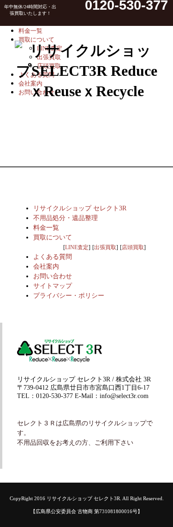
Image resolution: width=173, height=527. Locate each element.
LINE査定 (77, 247)
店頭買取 (133, 247)
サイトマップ (52, 285)
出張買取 (105, 247)
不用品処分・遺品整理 (65, 217)
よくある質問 (52, 256)
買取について (52, 237)
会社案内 (46, 266)
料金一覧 (46, 227)
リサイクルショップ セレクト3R (79, 208)
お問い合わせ (52, 276)
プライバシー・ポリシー (68, 295)
